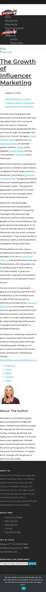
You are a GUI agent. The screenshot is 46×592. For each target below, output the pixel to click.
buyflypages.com (8, 551)
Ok (24, 588)
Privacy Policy (16, 43)
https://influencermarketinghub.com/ (18, 360)
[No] (43, 583)
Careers (13, 39)
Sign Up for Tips (13, 532)
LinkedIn (9, 377)
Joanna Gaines (16, 151)
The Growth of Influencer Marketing (18, 72)
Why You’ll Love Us (14, 28)
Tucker (19, 147)
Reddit (8, 373)
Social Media (11, 106)
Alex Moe (20, 155)
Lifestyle (18, 103)
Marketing (29, 103)
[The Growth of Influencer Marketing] (6, 52)
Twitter (8, 369)
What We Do (11, 24)
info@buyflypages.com (11, 548)
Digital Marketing (13, 99)
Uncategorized (25, 106)
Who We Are (11, 20)
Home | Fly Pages (13, 517)
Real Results (11, 32)
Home (8, 17)
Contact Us (10, 35)
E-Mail (8, 380)
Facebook (10, 366)
